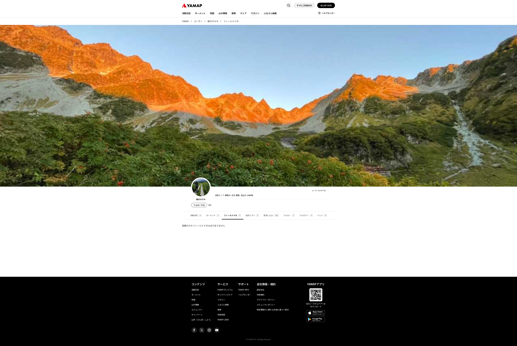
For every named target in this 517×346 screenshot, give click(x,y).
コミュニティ (197, 309)
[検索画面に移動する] (288, 5)
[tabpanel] (258, 248)
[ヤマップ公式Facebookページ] (194, 330)
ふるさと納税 (270, 13)
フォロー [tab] (288, 215)
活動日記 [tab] (195, 215)
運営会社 (260, 289)
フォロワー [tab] (305, 215)
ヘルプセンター (328, 13)
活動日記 (186, 13)
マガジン (255, 13)
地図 (212, 13)
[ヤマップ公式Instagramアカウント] (209, 330)
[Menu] (209, 205)
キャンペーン (197, 314)
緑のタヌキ (213, 21)
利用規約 (260, 294)
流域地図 (221, 314)
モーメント (200, 13)
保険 (233, 13)
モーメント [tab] (212, 215)
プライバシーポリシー (266, 299)
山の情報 (223, 13)
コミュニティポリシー (266, 304)
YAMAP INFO (243, 289)
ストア (243, 13)
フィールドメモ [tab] (232, 215)
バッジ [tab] (321, 215)
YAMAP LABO (223, 319)
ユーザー (198, 21)
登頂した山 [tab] (270, 215)
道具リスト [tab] (252, 215)
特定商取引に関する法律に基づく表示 (273, 309)
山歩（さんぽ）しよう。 (201, 319)
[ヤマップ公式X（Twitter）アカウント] (201, 330)
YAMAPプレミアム (225, 289)
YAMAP (185, 21)
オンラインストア (225, 294)
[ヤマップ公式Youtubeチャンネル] (216, 330)
